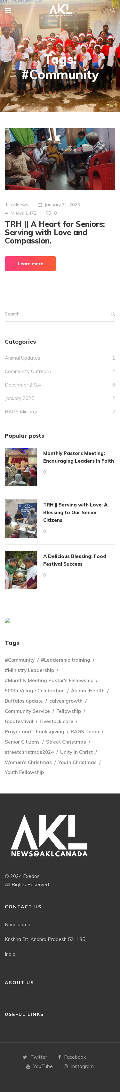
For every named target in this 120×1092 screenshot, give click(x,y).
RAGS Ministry (21, 412)
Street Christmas (66, 742)
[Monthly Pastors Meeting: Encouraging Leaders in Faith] (21, 467)
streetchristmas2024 (29, 752)
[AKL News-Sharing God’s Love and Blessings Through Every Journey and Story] (60, 10)
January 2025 (19, 398)
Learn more (30, 264)
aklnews (19, 205)
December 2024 (23, 385)
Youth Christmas (77, 762)
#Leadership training (65, 660)
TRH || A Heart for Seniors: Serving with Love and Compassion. (55, 232)
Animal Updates (22, 358)
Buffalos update (24, 701)
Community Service (27, 711)
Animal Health (88, 691)
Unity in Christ (76, 752)
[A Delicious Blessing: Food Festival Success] (21, 570)
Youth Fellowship (24, 772)
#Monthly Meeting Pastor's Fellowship (49, 680)
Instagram (82, 1066)
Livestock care (56, 721)
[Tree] (7, 620)
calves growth (66, 701)
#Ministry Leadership (29, 670)
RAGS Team (85, 732)
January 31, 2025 (62, 205)
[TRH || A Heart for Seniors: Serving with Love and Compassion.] (60, 159)
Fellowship (68, 711)
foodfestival (19, 721)
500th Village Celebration (35, 691)
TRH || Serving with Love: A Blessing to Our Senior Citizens (75, 512)
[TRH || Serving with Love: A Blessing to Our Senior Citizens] (21, 518)
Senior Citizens (22, 742)
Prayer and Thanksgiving (34, 732)
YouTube (43, 1066)
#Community (20, 660)
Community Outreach (28, 371)
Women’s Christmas (28, 762)
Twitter (38, 1057)
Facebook (75, 1057)
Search (113, 314)
